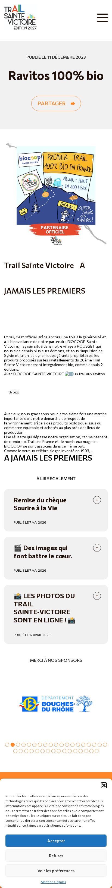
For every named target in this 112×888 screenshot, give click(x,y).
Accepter (56, 840)
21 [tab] (21, 751)
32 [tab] (81, 751)
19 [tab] (105, 745)
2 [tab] (13, 745)
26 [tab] (48, 751)
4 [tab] (23, 745)
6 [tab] (34, 745)
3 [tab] (18, 745)
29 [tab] (64, 751)
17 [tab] (94, 745)
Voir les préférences (56, 870)
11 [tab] (62, 745)
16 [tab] (89, 745)
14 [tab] (78, 745)
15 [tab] (83, 745)
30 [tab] (70, 751)
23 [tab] (32, 751)
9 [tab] (51, 745)
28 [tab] (59, 751)
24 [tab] (37, 751)
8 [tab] (45, 745)
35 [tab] (97, 751)
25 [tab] (43, 751)
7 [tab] (40, 745)
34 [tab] (91, 751)
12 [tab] (67, 745)
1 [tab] (7, 745)
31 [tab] (75, 751)
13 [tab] (72, 745)
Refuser (56, 855)
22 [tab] (26, 751)
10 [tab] (56, 745)
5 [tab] (29, 745)
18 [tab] (100, 745)
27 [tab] (53, 751)
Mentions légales (53, 882)
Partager (52, 103)
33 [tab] (86, 751)
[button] (104, 785)
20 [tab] (15, 751)
